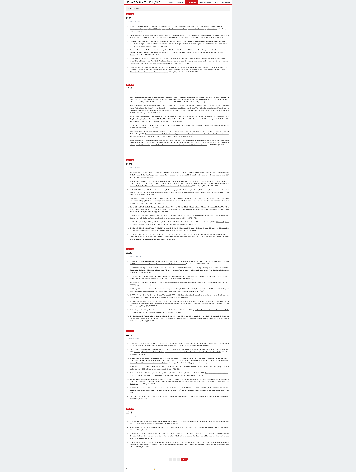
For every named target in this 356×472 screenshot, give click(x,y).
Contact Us (226, 2)
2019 (129, 334)
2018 (129, 412)
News (216, 2)
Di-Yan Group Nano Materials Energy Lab (142, 469)
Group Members (205, 2)
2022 (129, 88)
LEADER (170, 2)
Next (184, 459)
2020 (129, 252)
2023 (129, 18)
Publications (191, 2)
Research (180, 2)
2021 (129, 164)
